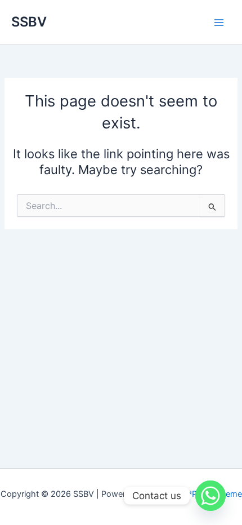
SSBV (29, 22)
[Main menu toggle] (219, 22)
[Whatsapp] (210, 495)
